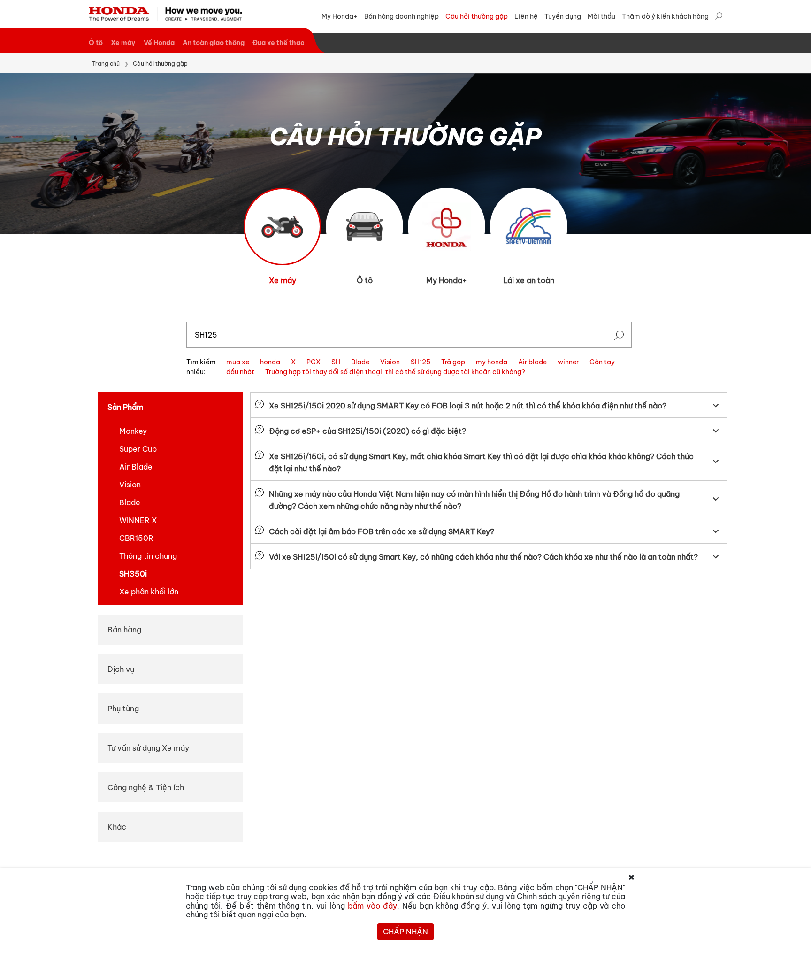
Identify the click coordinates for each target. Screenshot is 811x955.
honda (270, 362)
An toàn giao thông (214, 43)
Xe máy (123, 43)
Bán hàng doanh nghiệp (401, 16)
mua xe (237, 362)
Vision (390, 362)
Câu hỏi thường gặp (476, 16)
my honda (491, 362)
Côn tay (602, 362)
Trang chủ (106, 63)
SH (335, 362)
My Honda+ (339, 16)
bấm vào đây (372, 905)
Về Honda (159, 43)
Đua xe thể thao (278, 43)
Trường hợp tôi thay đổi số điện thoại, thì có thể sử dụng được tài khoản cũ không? (395, 372)
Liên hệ (526, 16)
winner (568, 362)
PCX (313, 362)
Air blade (532, 362)
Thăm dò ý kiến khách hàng (665, 16)
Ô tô (96, 43)
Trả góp (453, 362)
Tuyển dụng (562, 16)
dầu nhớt (240, 372)
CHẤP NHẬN (405, 931)
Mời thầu (601, 16)
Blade (360, 362)
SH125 (420, 362)
